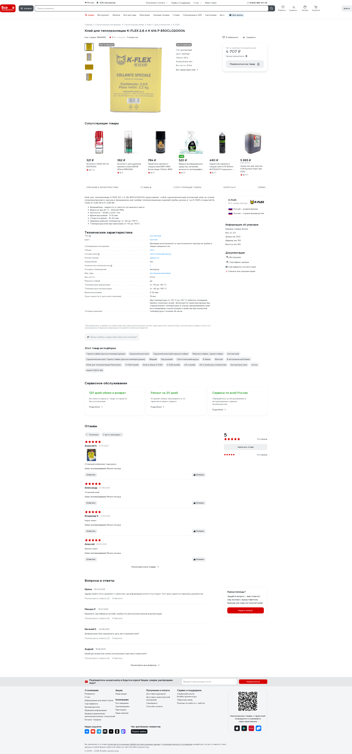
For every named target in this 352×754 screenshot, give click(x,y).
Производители (92, 707)
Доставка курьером (156, 694)
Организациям (122, 706)
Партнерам (121, 709)
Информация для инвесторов (99, 700)
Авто (222, 15)
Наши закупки (122, 713)
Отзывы (91, 426)
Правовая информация (96, 710)
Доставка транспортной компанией (158, 698)
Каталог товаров (93, 719)
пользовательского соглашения (177, 744)
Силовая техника (161, 15)
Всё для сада (129, 15)
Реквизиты (90, 694)
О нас (87, 697)
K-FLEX (232, 200)
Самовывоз (151, 703)
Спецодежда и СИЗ (192, 15)
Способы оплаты (154, 706)
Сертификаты (91, 703)
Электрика (144, 15)
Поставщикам (122, 703)
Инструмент (103, 15)
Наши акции (121, 694)
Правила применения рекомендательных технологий (100, 715)
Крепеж (116, 15)
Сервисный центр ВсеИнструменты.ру (187, 695)
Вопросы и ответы (99, 580)
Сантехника (210, 15)
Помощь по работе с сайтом (191, 703)
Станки (176, 15)
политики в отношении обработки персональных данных (134, 744)
